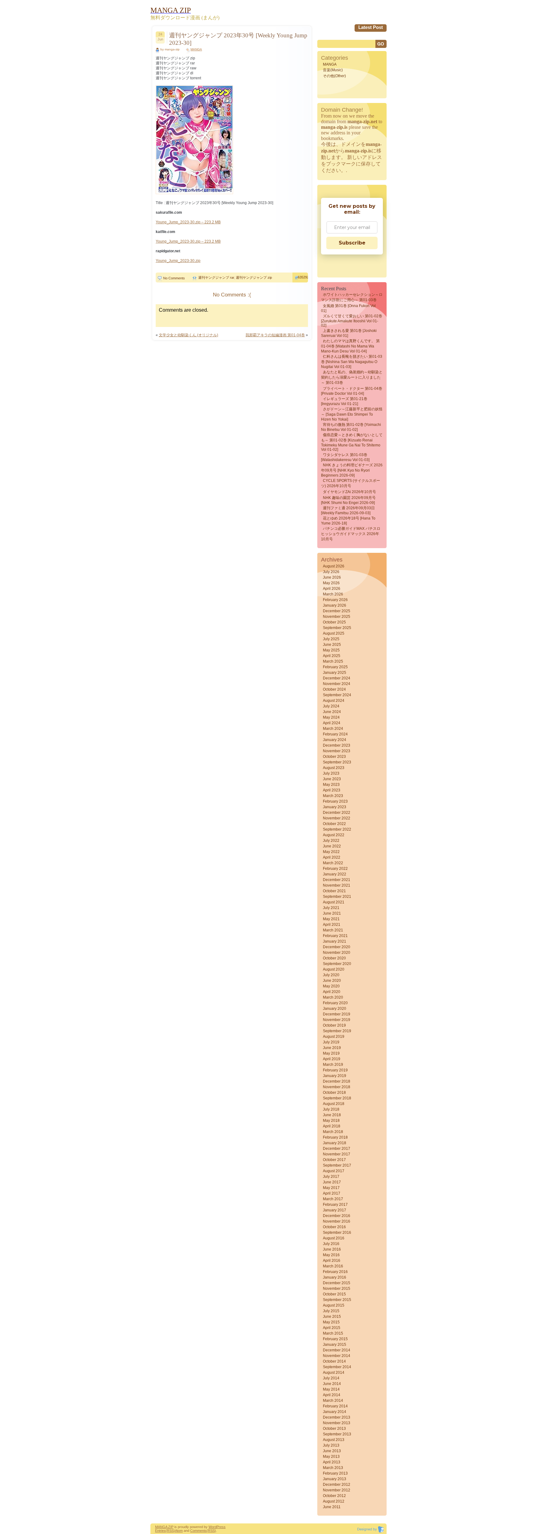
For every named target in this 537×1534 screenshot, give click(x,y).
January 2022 (334, 874)
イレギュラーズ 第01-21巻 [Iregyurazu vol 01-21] (344, 401)
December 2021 (336, 880)
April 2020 (331, 992)
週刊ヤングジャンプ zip (254, 277)
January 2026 (334, 605)
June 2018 (332, 1115)
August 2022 (333, 835)
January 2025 (334, 672)
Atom (179, 1530)
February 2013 (335, 1473)
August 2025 (333, 633)
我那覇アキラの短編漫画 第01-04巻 (275, 335)
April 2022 (331, 857)
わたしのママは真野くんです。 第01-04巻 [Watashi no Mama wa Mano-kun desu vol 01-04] (350, 346)
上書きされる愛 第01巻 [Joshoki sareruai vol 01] (349, 333)
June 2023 (332, 779)
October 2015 (334, 1294)
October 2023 (334, 756)
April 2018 (331, 1126)
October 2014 (334, 1361)
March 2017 (333, 1199)
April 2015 (331, 1328)
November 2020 (336, 952)
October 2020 (334, 958)
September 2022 (337, 829)
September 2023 (337, 762)
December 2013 (336, 1417)
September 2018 (337, 1098)
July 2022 (331, 840)
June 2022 (332, 846)
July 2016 (331, 1244)
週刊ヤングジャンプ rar (216, 277)
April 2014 (331, 1395)
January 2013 (334, 1479)
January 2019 (334, 1076)
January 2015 (334, 1344)
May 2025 (331, 650)
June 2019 (332, 1048)
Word (213, 1527)
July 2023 (331, 773)
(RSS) (170, 1530)
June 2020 (332, 980)
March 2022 (333, 863)
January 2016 (334, 1277)
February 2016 (335, 1272)
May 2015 (331, 1322)
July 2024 (331, 706)
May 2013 (331, 1456)
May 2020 (331, 986)
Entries (160, 1530)
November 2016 (336, 1221)
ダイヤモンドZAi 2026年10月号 (349, 492)
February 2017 (335, 1204)
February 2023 (335, 801)
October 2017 (334, 1160)
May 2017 (331, 1188)
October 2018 (334, 1092)
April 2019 (331, 1059)
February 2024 (335, 734)
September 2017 (337, 1165)
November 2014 (336, 1356)
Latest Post (370, 27)
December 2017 (336, 1148)
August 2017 (333, 1171)
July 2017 (331, 1176)
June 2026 (332, 577)
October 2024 (334, 689)
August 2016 (333, 1238)
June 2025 (332, 644)
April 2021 (331, 924)
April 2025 (331, 656)
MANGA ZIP (164, 1527)
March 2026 (333, 594)
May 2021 (331, 919)
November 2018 (336, 1087)
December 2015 (336, 1283)
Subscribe (352, 243)
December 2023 (336, 745)
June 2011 (332, 1507)
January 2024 (334, 740)
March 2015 (333, 1333)
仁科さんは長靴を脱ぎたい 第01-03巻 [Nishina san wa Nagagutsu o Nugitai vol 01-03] (351, 361)
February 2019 (335, 1070)
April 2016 (331, 1260)
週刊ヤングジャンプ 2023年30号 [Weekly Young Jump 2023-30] (238, 39)
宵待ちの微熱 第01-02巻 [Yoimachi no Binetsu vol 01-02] (351, 427)
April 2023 (331, 790)
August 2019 (333, 1036)
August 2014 (333, 1372)
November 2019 (336, 1020)
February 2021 (335, 936)
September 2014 (337, 1367)
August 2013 (333, 1440)
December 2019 (336, 1014)
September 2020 (337, 964)
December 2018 (336, 1081)
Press (221, 1527)
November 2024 (336, 684)
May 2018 (331, 1120)
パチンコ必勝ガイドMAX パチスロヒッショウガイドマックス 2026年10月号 (350, 533)
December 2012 (336, 1484)
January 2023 (334, 807)
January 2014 (334, 1412)
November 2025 (336, 616)
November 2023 (336, 751)
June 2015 (332, 1316)
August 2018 (333, 1104)
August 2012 (333, 1501)
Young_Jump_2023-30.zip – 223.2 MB (188, 222)
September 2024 (337, 695)
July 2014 (331, 1378)
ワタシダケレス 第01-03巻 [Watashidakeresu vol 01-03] (345, 457)
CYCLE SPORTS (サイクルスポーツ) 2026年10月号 (350, 483)
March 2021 (333, 930)
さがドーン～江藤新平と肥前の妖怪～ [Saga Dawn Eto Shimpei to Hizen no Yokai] (352, 414)
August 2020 (333, 969)
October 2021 (334, 891)
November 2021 (336, 885)
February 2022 (335, 868)
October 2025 (334, 622)
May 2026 (331, 583)
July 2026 (331, 572)
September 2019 (337, 1031)
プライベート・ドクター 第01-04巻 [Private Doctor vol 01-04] (351, 391)
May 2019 (331, 1053)
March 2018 (333, 1132)
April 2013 (331, 1462)
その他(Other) (334, 76)
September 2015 (337, 1300)
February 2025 (335, 667)
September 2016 (337, 1232)
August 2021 (333, 902)
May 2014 (331, 1389)
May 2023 (331, 784)
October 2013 (334, 1428)
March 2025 (333, 661)
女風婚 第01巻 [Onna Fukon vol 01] (348, 308)
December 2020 (336, 947)
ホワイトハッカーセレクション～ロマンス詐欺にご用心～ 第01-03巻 (352, 297)
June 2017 (332, 1182)
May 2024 (331, 717)
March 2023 (333, 796)
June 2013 (332, 1451)
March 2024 (333, 728)
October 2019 (334, 1025)
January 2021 (334, 941)
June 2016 (332, 1249)
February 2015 (335, 1339)
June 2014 (332, 1384)
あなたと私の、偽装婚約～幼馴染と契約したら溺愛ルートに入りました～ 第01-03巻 (352, 377)
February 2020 (335, 1003)
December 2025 (336, 611)
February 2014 (335, 1406)
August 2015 (333, 1305)
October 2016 (334, 1227)
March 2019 (333, 1064)
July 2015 (331, 1311)
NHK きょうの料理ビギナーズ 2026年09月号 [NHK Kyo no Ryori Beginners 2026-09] (352, 470)
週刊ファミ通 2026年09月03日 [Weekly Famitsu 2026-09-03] (348, 510)
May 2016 (331, 1255)
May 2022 (331, 852)
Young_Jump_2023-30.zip (178, 261)
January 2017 (334, 1210)
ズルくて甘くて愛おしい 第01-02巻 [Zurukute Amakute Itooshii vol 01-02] (351, 321)
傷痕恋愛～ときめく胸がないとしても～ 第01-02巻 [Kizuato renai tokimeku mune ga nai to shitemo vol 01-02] (352, 442)
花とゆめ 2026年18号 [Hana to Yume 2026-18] (348, 520)
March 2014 (333, 1400)
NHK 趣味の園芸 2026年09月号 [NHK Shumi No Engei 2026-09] (348, 500)
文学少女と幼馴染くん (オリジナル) (188, 335)
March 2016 (333, 1266)
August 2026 (333, 566)
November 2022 (336, 818)
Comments (198, 1530)
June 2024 (332, 712)
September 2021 (337, 896)
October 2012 (334, 1496)
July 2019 (331, 1042)
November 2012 (336, 1490)
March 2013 (333, 1468)
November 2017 (336, 1154)
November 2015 (336, 1288)
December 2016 (336, 1216)
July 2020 (331, 975)
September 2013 (337, 1434)
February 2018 (335, 1137)
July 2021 (331, 908)
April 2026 (331, 588)
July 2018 (331, 1109)
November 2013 (336, 1423)
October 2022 (334, 824)
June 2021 (332, 913)
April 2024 (331, 723)
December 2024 (336, 678)
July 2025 (331, 639)
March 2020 (333, 997)
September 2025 (337, 628)
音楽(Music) (333, 70)
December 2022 (336, 812)
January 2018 (334, 1143)
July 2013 (331, 1445)
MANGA (196, 49)
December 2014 (336, 1350)
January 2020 (334, 1008)
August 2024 (333, 700)
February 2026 (335, 600)
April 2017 (331, 1193)
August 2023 (333, 768)
